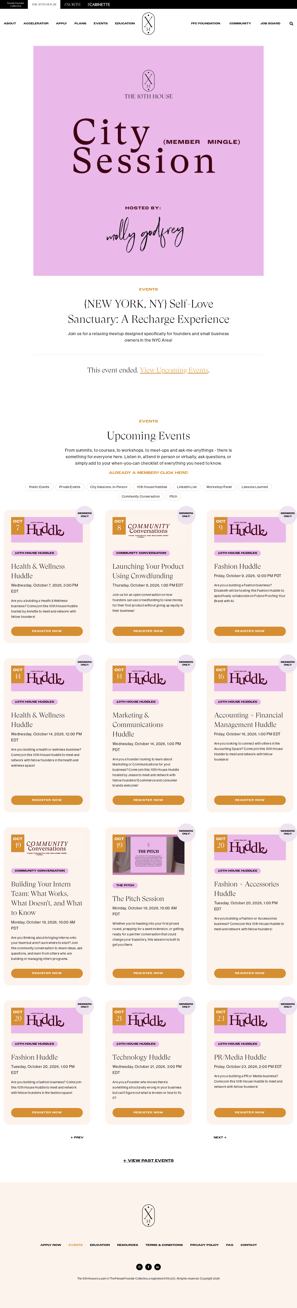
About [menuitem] (10, 23)
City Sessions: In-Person (108, 487)
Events (148, 290)
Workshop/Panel (219, 487)
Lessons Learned (255, 487)
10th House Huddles (152, 487)
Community (240, 23)
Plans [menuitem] (80, 23)
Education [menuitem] (100, 1245)
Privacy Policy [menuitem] (204, 1245)
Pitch (173, 496)
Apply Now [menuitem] (50, 1245)
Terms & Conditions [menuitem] (164, 1245)
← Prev (77, 1137)
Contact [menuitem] (249, 1245)
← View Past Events (148, 1161)
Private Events (70, 487)
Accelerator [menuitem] (35, 23)
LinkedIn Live (187, 487)
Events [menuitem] (101, 23)
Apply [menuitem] (61, 23)
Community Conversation (141, 496)
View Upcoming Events (174, 370)
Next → (220, 1137)
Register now (47, 631)
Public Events (39, 487)
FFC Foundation (205, 23)
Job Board (270, 23)
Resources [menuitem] (127, 1245)
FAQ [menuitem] (229, 1245)
